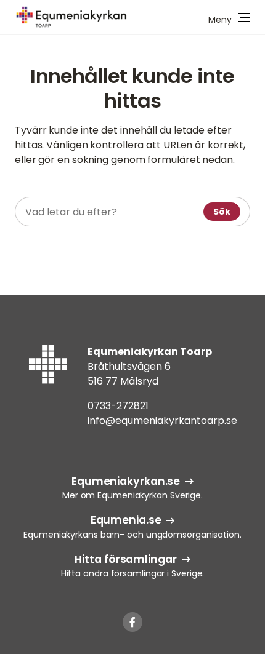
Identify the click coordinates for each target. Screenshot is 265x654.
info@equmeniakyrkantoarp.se (162, 420)
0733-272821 (118, 406)
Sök (221, 211)
